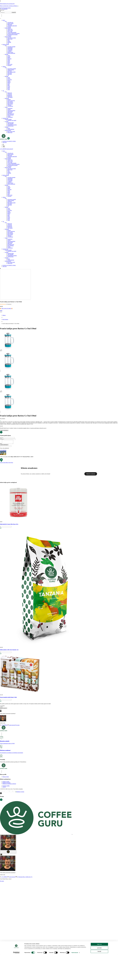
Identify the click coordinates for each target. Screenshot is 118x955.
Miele (8, 85)
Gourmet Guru (5, 118)
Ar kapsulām (9, 49)
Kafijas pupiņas (10, 23)
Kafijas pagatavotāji (11, 53)
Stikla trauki (9, 112)
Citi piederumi (10, 106)
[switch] (45, 953)
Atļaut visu (99, 944)
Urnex (8, 89)
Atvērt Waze (10, 462)
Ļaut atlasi (99, 947)
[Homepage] (5, 139)
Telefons (2, 439)
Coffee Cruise (10, 30)
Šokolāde (9, 42)
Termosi (9, 109)
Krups (8, 88)
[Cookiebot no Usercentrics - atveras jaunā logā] (16, 953)
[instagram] (2, 16)
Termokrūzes (9, 108)
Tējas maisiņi (9, 97)
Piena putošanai (10, 114)
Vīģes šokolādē (10, 123)
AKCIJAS (4, 142)
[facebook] (2, 14)
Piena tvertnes (10, 103)
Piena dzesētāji (10, 102)
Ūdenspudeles (10, 111)
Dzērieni (6, 127)
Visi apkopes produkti (11, 68)
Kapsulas (9, 26)
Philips (8, 62)
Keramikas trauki (10, 113)
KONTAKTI (2, 7)
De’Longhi (9, 79)
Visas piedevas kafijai (11, 37)
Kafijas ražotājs (8, 27)
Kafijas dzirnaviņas (11, 100)
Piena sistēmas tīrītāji (11, 71)
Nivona (8, 56)
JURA (8, 55)
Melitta (8, 57)
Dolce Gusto (9, 31)
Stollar (8, 59)
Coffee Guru (9, 29)
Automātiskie (10, 47)
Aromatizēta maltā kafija (12, 25)
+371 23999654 (4, 725)
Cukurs (8, 41)
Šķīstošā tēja (9, 96)
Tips (6, 21)
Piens (8, 40)
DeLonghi (9, 58)
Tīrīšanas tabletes (10, 69)
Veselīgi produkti (8, 119)
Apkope (4, 66)
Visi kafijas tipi (10, 22)
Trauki (6, 107)
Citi (8, 75)
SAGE (8, 60)
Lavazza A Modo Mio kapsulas (13, 33)
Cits (8, 43)
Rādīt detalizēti (75, 952)
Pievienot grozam (3, 708)
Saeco (8, 63)
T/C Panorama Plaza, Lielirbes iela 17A (24, 876)
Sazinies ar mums (5, 781)
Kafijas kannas (10, 52)
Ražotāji (6, 54)
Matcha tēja (9, 92)
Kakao (8, 128)
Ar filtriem (9, 51)
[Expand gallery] (1, 350)
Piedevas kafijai (8, 36)
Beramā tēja (9, 95)
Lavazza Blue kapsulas (11, 32)
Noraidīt (99, 951)
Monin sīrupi (9, 38)
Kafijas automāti (5, 44)
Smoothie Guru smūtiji (11, 120)
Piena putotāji (10, 101)
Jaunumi (4, 786)
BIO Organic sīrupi (11, 131)
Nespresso (9, 35)
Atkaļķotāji (9, 70)
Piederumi (7, 98)
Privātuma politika (6, 785)
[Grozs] (3, 146)
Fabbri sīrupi (9, 132)
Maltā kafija (9, 24)
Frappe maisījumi (10, 129)
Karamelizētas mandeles (12, 124)
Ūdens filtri (9, 73)
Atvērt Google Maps (4, 462)
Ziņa (1, 443)
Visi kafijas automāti (11, 46)
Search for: (2, 10)
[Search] (0, 268)
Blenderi (9, 99)
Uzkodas (6, 121)
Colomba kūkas (10, 125)
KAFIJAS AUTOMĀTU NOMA (9, 141)
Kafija (3, 20)
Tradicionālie (9, 48)
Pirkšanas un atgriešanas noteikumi (9, 783)
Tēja (6, 91)
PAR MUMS (8, 7)
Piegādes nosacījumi (6, 782)
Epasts (1, 437)
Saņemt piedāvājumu (4, 430)
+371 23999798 (4, 9)
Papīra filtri (9, 74)
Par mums (17, 725)
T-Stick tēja (9, 93)
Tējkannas (9, 105)
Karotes (8, 116)
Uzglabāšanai (10, 117)
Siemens (9, 81)
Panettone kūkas (10, 122)
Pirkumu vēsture (5, 776)
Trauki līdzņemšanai (11, 110)
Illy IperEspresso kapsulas (12, 34)
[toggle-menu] (0, 18)
